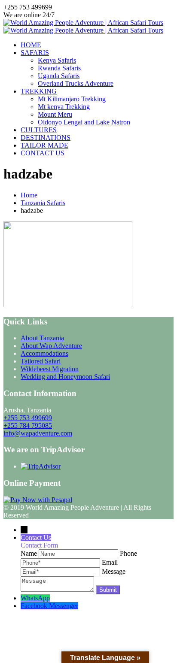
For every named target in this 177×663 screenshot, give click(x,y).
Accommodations (44, 353)
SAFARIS (35, 52)
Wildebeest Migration (50, 368)
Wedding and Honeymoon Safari (65, 376)
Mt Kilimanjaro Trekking (72, 99)
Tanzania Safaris (43, 202)
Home (29, 195)
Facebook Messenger (49, 605)
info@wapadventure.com (37, 433)
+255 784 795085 (27, 425)
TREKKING (39, 91)
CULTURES (39, 129)
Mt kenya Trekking (64, 106)
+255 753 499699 (27, 417)
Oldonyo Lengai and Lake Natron (84, 122)
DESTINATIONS (45, 137)
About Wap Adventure (51, 345)
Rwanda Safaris (59, 68)
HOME (31, 44)
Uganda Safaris (58, 75)
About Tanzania (42, 338)
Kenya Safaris (57, 60)
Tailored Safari (41, 361)
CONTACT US (42, 153)
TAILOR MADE (44, 145)
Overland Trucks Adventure (75, 83)
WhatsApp (35, 598)
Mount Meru (55, 114)
